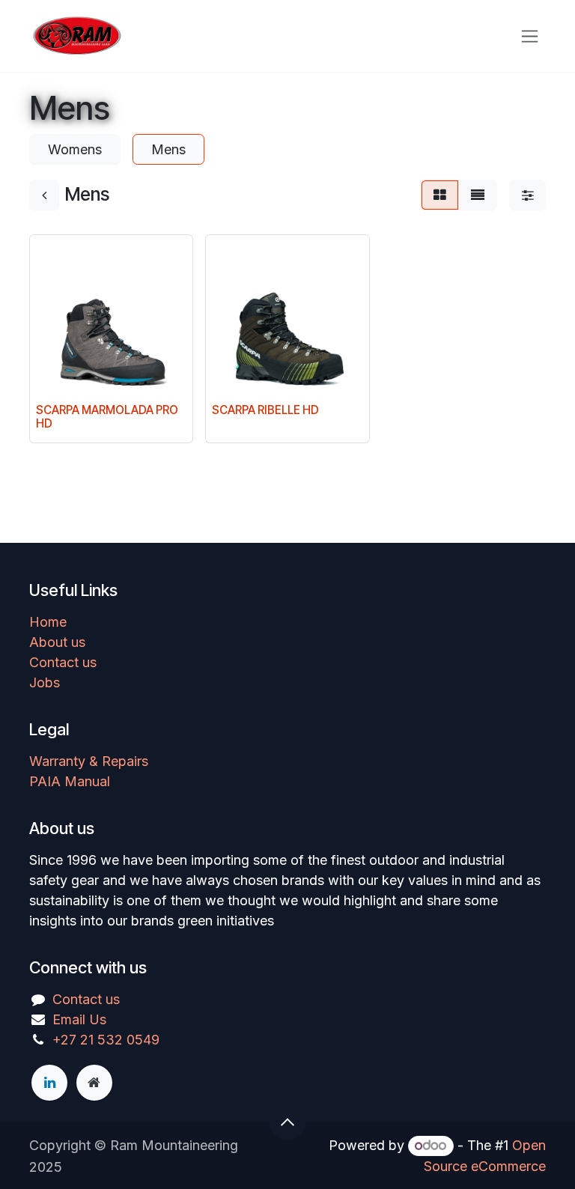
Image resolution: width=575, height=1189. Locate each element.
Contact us (63, 662)
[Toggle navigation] (530, 36)
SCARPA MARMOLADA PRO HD (107, 417)
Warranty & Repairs (88, 761)
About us (57, 642)
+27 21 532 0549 (105, 1039)
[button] (287, 1122)
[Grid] (440, 195)
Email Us (79, 1019)
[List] (477, 195)
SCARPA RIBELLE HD (265, 410)
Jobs (44, 682)
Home (48, 622)
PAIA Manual (69, 781)
